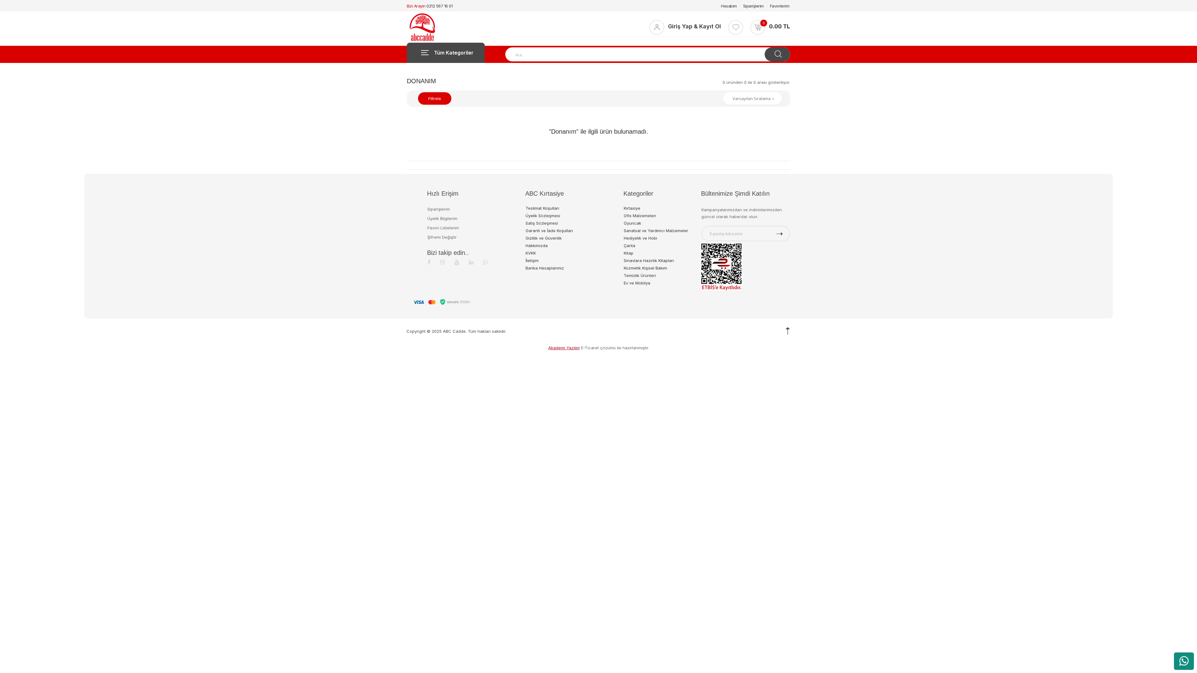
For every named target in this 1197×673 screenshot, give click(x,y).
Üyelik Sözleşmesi (543, 215)
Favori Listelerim (443, 227)
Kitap (628, 253)
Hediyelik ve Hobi (640, 238)
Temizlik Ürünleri (640, 275)
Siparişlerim (753, 5)
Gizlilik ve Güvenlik (544, 238)
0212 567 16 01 (439, 5)
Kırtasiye (632, 208)
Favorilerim (780, 5)
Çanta (629, 245)
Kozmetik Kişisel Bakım (645, 267)
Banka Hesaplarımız (545, 267)
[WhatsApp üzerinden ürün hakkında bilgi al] (1184, 661)
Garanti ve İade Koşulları (549, 230)
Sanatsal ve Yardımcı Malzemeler (656, 230)
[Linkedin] (471, 262)
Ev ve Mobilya (637, 282)
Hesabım (729, 5)
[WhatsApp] (485, 262)
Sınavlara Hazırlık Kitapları (649, 260)
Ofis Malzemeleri (640, 215)
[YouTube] (456, 262)
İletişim (532, 260)
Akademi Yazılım (564, 347)
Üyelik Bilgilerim (442, 218)
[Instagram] (442, 262)
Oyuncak (632, 223)
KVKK (531, 253)
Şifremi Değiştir (442, 237)
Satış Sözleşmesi (542, 223)
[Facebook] (428, 262)
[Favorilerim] (735, 27)
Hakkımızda (537, 245)
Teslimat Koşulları (542, 208)
